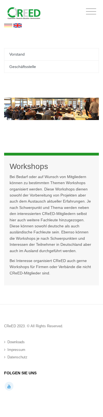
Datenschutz (17, 357)
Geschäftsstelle (22, 66)
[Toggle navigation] (91, 11)
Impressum (16, 350)
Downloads (16, 342)
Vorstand (17, 54)
